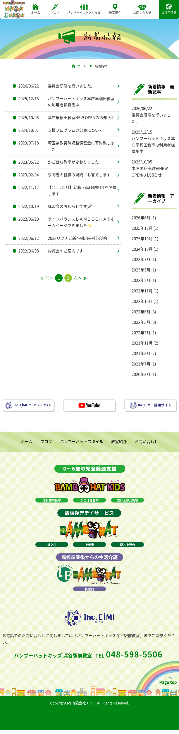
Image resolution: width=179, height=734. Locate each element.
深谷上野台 (127, 544)
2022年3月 (141, 333)
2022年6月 (141, 312)
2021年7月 (141, 364)
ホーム (35, 12)
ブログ (55, 12)
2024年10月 (142, 249)
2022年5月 (141, 322)
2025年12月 (142, 228)
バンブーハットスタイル (84, 12)
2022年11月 (142, 291)
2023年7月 (141, 259)
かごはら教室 (89, 500)
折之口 (51, 544)
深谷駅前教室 (52, 500)
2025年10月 (142, 239)
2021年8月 (141, 353)
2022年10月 (142, 301)
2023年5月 (141, 270)
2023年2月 (141, 280)
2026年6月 (141, 218)
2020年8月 (141, 374)
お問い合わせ (142, 12)
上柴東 (89, 544)
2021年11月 (142, 343)
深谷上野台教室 (127, 500)
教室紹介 (115, 12)
